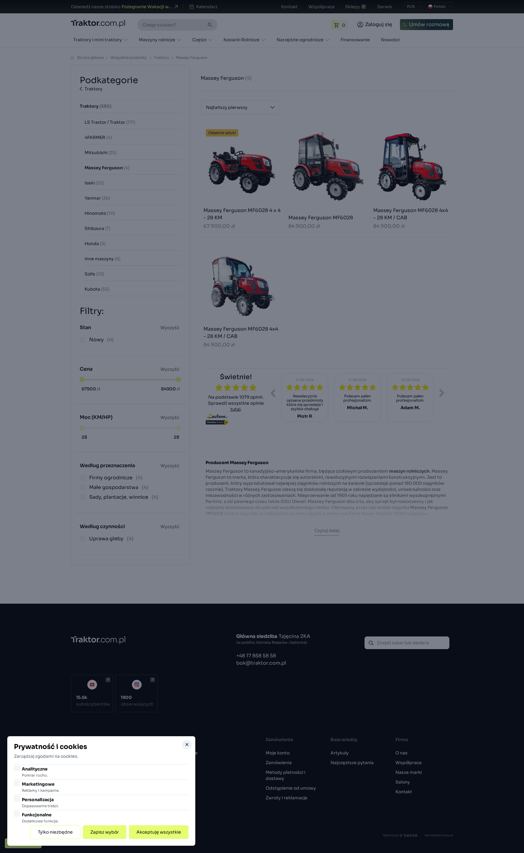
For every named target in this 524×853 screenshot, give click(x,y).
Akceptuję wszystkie (158, 832)
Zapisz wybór (104, 832)
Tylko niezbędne (55, 832)
